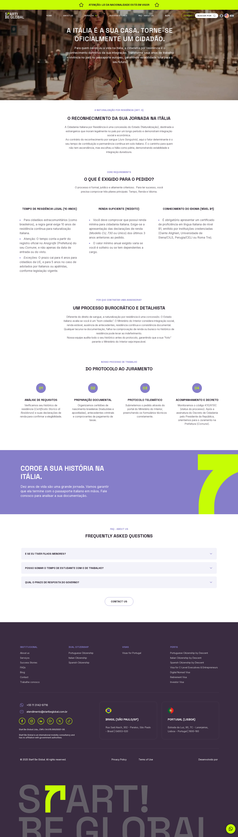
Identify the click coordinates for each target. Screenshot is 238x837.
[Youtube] (50, 721)
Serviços (89, 15)
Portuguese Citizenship (81, 653)
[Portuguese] (221, 16)
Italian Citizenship (78, 657)
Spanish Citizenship (79, 662)
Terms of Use (146, 759)
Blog (167, 15)
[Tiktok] (69, 721)
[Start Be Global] (14, 15)
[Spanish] (232, 16)
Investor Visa (177, 682)
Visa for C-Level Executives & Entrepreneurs (194, 667)
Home (49, 15)
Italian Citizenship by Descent (185, 657)
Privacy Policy (119, 759)
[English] (227, 16)
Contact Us (119, 601)
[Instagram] (31, 721)
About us (68, 15)
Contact (189, 15)
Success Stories (118, 15)
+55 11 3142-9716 (37, 705)
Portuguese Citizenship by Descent (189, 653)
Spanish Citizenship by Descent (187, 662)
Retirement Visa (178, 677)
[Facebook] (22, 721)
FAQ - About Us (146, 15)
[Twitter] (60, 721)
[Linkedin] (41, 721)
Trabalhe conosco (30, 682)
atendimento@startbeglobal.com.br (47, 711)
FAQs (23, 667)
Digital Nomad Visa (180, 672)
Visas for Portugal (131, 653)
